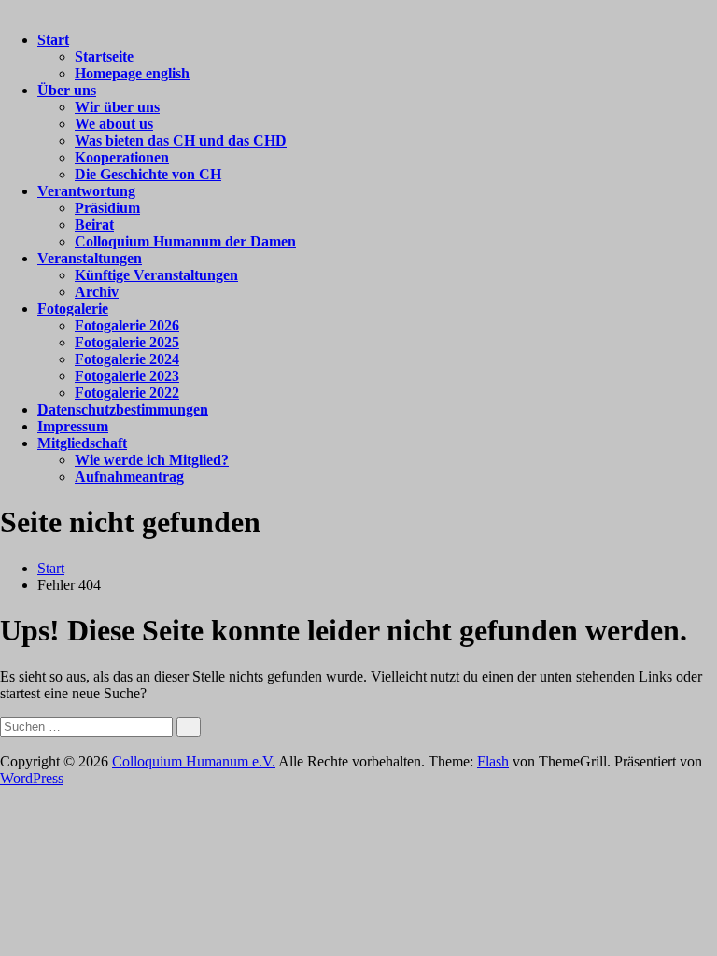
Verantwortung (86, 191)
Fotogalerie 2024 (127, 359)
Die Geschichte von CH (148, 174)
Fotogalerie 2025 (127, 342)
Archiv (97, 292)
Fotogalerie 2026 (127, 325)
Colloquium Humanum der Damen (185, 241)
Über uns (66, 90)
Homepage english (132, 73)
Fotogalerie (72, 308)
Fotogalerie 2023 (127, 376)
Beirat (94, 224)
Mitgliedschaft (82, 443)
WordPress (31, 778)
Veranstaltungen (89, 258)
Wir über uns (117, 107)
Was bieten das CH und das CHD (181, 140)
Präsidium (107, 208)
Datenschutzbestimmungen (122, 409)
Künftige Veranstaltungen (156, 275)
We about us (114, 124)
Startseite (104, 56)
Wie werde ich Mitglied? (152, 460)
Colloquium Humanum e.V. (193, 761)
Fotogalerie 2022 (127, 393)
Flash (493, 761)
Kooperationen (122, 157)
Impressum (72, 426)
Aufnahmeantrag (129, 477)
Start (53, 40)
